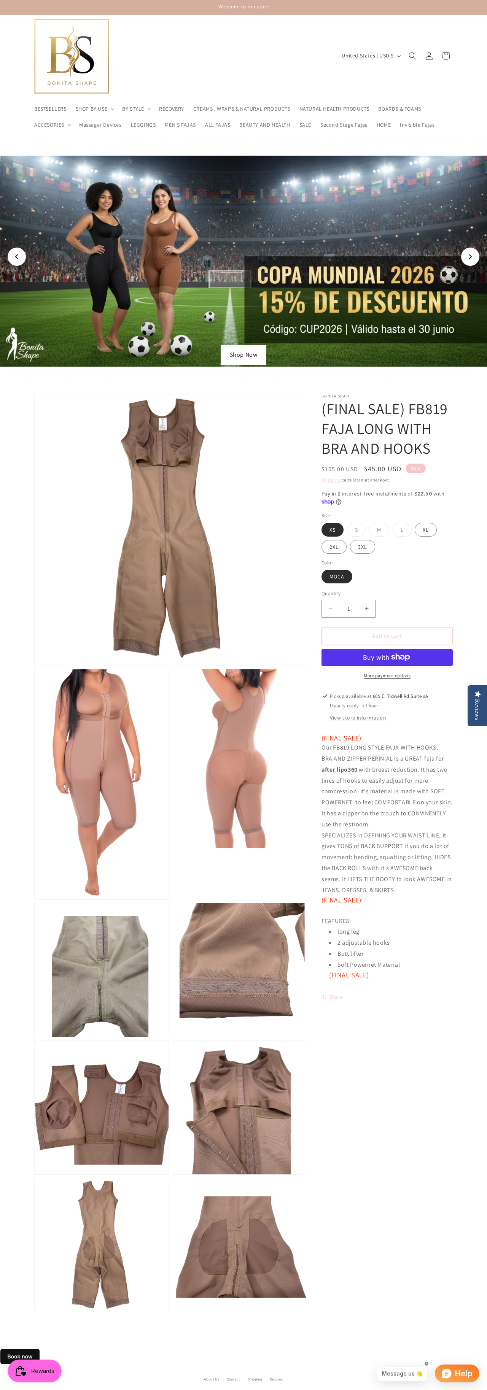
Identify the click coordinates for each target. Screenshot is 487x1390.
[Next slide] (470, 257)
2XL (334, 546)
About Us (211, 1379)
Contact (233, 1379)
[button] (94, 109)
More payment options (387, 675)
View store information (358, 717)
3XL (362, 546)
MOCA (336, 576)
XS (332, 529)
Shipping (331, 480)
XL (426, 529)
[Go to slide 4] (255, 370)
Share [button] (336, 996)
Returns (276, 1379)
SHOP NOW (243, 355)
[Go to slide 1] (232, 370)
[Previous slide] (17, 257)
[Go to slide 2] (239, 370)
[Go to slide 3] (247, 370)
